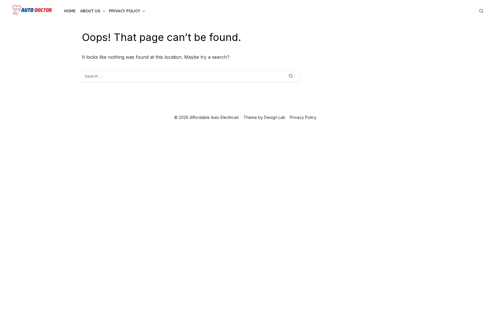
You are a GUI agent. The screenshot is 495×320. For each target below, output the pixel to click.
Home (70, 10)
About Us (90, 10)
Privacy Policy (124, 10)
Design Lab (274, 117)
